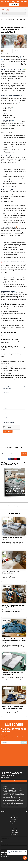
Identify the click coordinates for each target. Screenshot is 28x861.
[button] (25, 10)
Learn (4, 552)
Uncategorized (8, 19)
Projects (14, 815)
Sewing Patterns (6, 519)
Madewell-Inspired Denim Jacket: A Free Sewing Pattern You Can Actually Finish (14, 640)
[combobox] (14, 13)
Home (2, 19)
